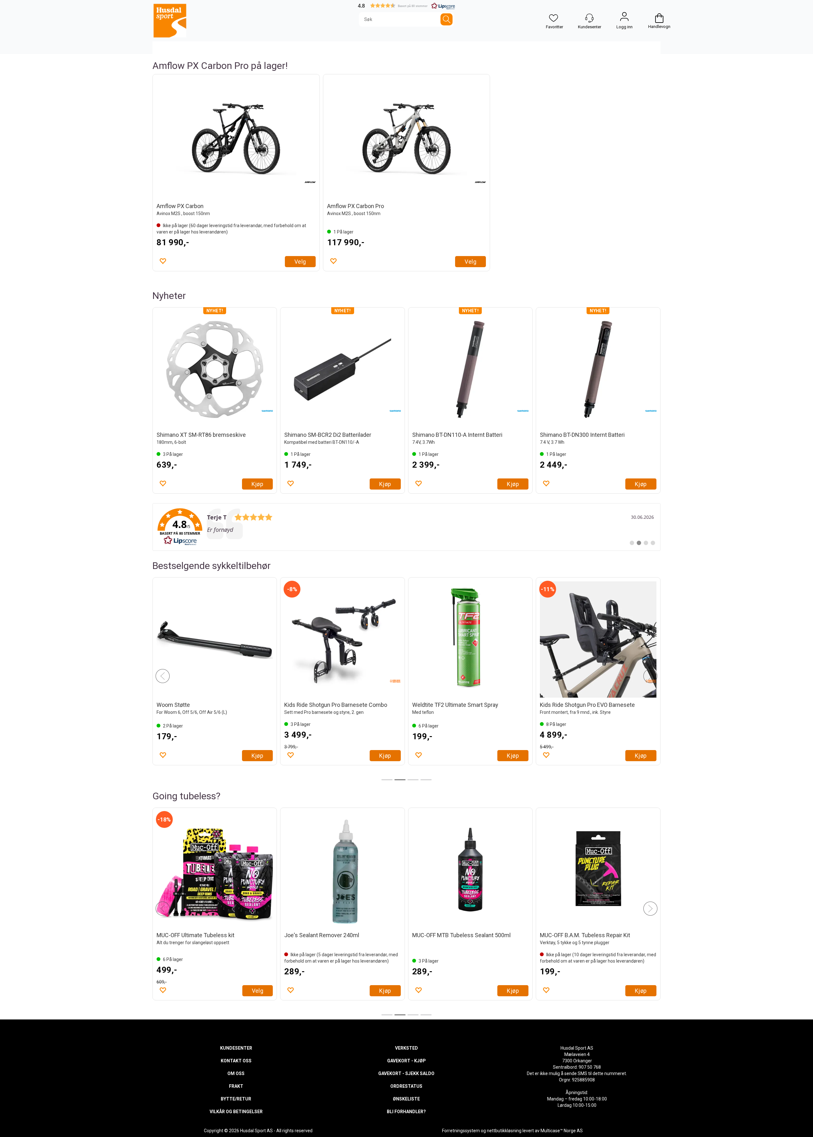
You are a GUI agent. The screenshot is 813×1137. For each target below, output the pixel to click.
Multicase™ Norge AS (562, 1130)
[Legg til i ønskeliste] (163, 261)
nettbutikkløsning (504, 1130)
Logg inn (624, 18)
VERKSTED (406, 1048)
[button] (406, 5)
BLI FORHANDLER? (406, 1111)
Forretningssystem (461, 1130)
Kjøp (258, 484)
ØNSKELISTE (406, 1098)
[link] (406, 527)
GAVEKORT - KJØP (406, 1060)
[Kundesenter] (589, 18)
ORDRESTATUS (406, 1086)
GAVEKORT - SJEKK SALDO (406, 1073)
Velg (300, 261)
